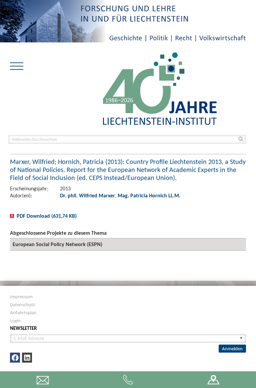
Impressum (21, 297)
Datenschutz (22, 305)
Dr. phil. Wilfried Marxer (87, 195)
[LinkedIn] (27, 358)
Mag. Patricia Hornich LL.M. (149, 195)
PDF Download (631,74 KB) (47, 216)
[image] (160, 88)
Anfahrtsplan (23, 313)
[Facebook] (15, 358)
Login (15, 321)
